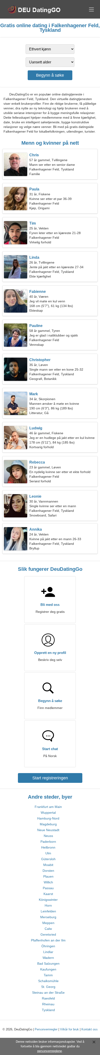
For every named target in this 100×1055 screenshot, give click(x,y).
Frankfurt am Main (48, 807)
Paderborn (48, 841)
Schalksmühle (48, 981)
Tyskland (48, 1010)
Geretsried (48, 934)
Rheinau (48, 1004)
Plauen (48, 876)
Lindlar (48, 952)
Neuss (48, 836)
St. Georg (48, 987)
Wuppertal (48, 812)
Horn (48, 905)
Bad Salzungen (48, 963)
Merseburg (48, 917)
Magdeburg (48, 824)
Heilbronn (48, 847)
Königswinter (48, 899)
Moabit (48, 865)
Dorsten (48, 870)
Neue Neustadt (48, 830)
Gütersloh (48, 859)
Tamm (48, 975)
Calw (48, 929)
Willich (48, 882)
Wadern (48, 958)
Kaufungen (48, 969)
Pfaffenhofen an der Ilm (48, 940)
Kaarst (48, 894)
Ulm (48, 853)
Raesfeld (48, 998)
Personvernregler (46, 1029)
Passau (48, 888)
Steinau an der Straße (48, 992)
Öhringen (48, 946)
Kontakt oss (89, 1029)
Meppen (48, 923)
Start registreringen (50, 778)
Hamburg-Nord (48, 818)
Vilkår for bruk (69, 1029)
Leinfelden (48, 911)
